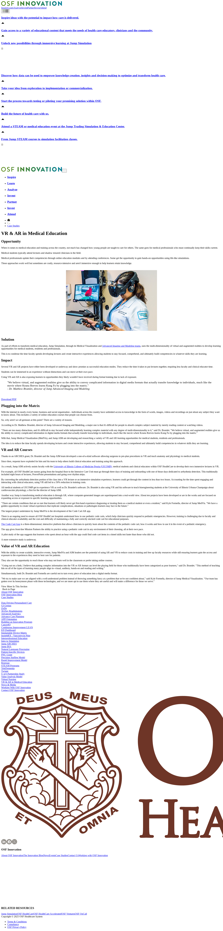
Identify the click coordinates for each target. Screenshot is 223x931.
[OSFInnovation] (8, 220)
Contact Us (73, 855)
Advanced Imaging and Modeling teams (121, 346)
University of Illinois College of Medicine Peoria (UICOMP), (83, 466)
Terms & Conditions (17, 921)
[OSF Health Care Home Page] (31, 5)
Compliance (13, 924)
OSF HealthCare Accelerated (47, 913)
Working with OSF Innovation (93, 855)
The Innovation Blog (33, 855)
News (46, 855)
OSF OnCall (81, 913)
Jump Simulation (9, 913)
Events (52, 855)
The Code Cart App (10, 524)
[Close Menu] (64, 171)
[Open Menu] (5, 11)
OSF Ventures (68, 913)
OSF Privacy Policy (16, 927)
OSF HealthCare (25, 913)
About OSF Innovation (12, 855)
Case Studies (13, 225)
